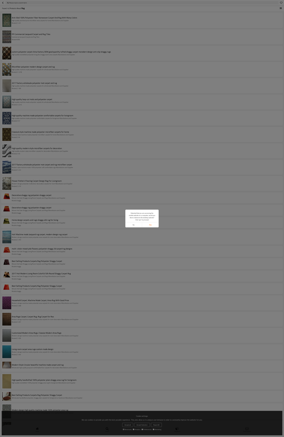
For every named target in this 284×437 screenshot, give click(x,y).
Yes (150, 225)
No (134, 225)
